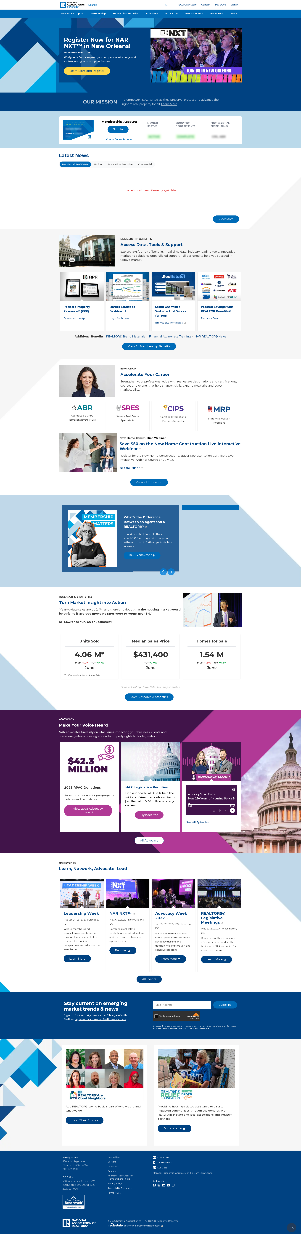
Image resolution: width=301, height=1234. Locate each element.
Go (166, 5)
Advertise (112, 1166)
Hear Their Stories (84, 1120)
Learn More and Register (87, 71)
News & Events (194, 13)
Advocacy (152, 13)
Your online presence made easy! (143, 1225)
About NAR (216, 13)
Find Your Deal (209, 318)
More (234, 13)
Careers (112, 1161)
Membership (98, 13)
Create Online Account (119, 139)
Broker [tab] (98, 164)
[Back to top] (291, 1227)
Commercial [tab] (145, 164)
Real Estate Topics (72, 13)
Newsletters (114, 1157)
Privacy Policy (115, 1183)
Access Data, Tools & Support (151, 244)
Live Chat (162, 1167)
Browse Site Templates (169, 322)
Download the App (75, 318)
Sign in (234, 4)
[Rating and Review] (73, 1208)
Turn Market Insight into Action (92, 602)
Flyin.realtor (149, 815)
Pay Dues (220, 4)
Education (171, 13)
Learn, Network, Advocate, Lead (93, 868)
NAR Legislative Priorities (146, 787)
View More (226, 219)
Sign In (118, 129)
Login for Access (119, 318)
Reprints (112, 1171)
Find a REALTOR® (142, 555)
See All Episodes (197, 822)
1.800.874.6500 (164, 1162)
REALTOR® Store (187, 4)
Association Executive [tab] (120, 164)
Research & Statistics (126, 13)
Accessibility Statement (120, 1188)
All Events (149, 979)
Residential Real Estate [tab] (75, 164)
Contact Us (163, 1157)
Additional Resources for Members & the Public (120, 1177)
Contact (205, 4)
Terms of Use (114, 1193)
